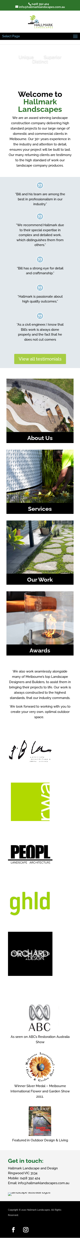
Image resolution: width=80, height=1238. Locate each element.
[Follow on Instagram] (25, 1230)
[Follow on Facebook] (13, 1230)
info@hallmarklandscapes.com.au (43, 1183)
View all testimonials (40, 359)
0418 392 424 (30, 1178)
